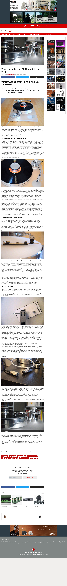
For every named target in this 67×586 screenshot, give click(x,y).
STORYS (63, 541)
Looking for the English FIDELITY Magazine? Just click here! (33, 26)
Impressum (34, 554)
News (6, 34)
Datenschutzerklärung (40, 554)
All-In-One (38, 541)
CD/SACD (34, 541)
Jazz (44, 542)
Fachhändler (48, 34)
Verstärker (27, 541)
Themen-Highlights (10, 543)
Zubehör (15, 506)
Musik (18, 34)
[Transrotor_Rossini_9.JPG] (22, 416)
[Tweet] (22, 77)
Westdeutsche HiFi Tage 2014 (31, 516)
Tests (9, 34)
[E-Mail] (37, 77)
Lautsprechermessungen (20, 541)
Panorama (8, 542)
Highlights (24, 34)
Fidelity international (48, 543)
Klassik (42, 542)
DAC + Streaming (25, 506)
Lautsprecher (12, 541)
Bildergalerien (21, 543)
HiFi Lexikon (24, 542)
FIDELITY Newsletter (36, 34)
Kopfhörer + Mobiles (4, 506)
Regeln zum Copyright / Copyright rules (37, 461)
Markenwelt (16, 543)
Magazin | (41, 543)
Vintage (60, 541)
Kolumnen (16, 542)
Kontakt (46, 554)
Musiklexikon (61, 542)
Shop (43, 34)
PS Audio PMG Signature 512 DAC (27, 508)
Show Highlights (30, 543)
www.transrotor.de (5, 447)
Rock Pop (47, 542)
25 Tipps (20, 542)
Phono (30, 541)
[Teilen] (8, 77)
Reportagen (3, 542)
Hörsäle (51, 542)
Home (3, 34)
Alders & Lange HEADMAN (6, 507)
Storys (14, 34)
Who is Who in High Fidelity (32, 542)
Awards (25, 543)
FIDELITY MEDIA (29, 554)
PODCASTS (30, 34)
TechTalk (12, 542)
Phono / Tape (9, 74)
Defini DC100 (14, 507)
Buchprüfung (56, 542)
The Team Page (24, 554)
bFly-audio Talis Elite (38, 507)
